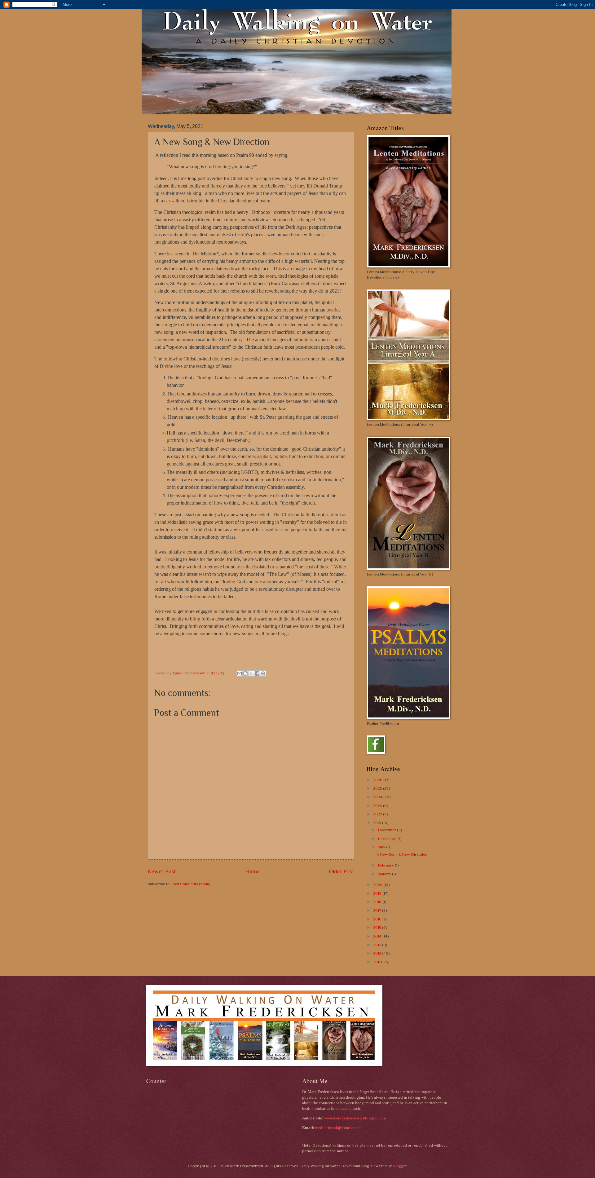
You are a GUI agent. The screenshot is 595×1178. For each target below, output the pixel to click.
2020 (378, 884)
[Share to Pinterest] (263, 673)
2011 (377, 962)
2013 (377, 944)
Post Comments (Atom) (190, 883)
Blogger (400, 1165)
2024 (378, 797)
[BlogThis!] (245, 673)
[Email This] (239, 673)
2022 (378, 814)
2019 (377, 893)
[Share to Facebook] (257, 673)
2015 (377, 927)
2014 (377, 936)
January (385, 873)
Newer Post (162, 871)
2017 (377, 910)
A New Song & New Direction (402, 854)
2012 (377, 953)
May (382, 847)
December (387, 829)
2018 (377, 901)
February (386, 865)
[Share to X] (251, 673)
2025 (378, 788)
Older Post (341, 871)
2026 (378, 780)
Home (252, 871)
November (387, 838)
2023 (378, 805)
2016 (377, 919)
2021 (377, 822)
